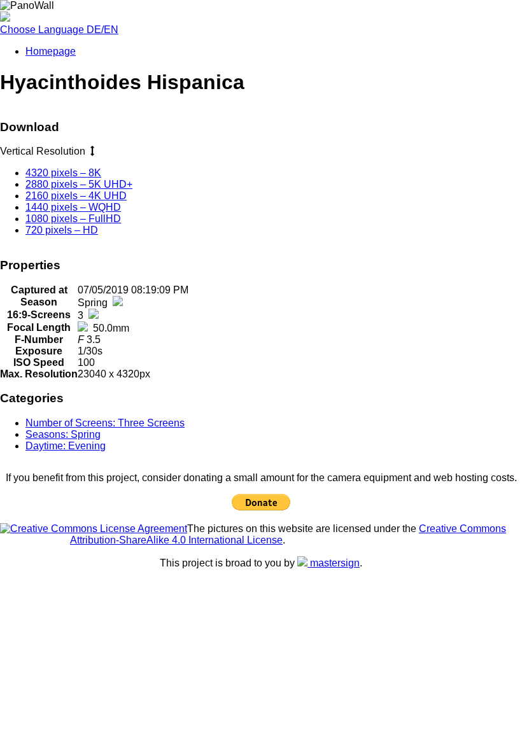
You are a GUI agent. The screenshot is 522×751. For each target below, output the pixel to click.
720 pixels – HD (61, 230)
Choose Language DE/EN (59, 29)
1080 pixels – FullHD (73, 218)
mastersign (333, 563)
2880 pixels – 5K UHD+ (78, 184)
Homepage (50, 51)
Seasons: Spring (63, 434)
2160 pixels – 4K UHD (76, 195)
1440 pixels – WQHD (73, 207)
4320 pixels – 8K (63, 172)
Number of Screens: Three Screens (105, 423)
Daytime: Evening (65, 445)
